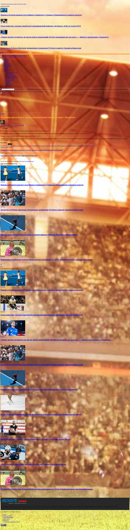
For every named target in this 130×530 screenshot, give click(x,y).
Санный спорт (10, 80)
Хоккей (5, 62)
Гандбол (8, 81)
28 (1, 264)
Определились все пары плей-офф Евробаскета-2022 (19, 156)
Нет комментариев (18, 125)
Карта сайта (6, 519)
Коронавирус (9, 74)
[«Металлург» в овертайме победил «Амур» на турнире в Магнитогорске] (13, 459)
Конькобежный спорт (12, 77)
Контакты (6, 520)
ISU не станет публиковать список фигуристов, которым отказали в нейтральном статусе (41, 414)
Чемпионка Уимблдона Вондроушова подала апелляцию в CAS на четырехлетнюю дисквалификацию (47, 260)
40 (1, 419)
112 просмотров (5, 125)
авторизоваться (29, 161)
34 (1, 469)
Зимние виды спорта (12, 72)
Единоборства (7, 65)
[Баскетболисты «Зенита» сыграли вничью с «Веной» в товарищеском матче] (13, 434)
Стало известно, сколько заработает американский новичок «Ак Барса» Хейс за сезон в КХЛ (41, 26)
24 (1, 214)
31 (1, 319)
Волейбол (6, 67)
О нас (4, 514)
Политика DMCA (7, 516)
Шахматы (8, 83)
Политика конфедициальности (11, 522)
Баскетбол (6, 64)
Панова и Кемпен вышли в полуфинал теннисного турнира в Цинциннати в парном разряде (41, 15)
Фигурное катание (11, 75)
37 (1, 189)
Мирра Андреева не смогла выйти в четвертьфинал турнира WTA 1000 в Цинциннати (39, 235)
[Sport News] (13, 4)
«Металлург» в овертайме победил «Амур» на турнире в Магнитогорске (33, 464)
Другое (5, 71)
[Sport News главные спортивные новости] (14, 504)
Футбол (5, 61)
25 (1, 344)
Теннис (5, 68)
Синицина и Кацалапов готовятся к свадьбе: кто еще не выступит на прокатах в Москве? (32, 150)
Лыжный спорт (10, 78)
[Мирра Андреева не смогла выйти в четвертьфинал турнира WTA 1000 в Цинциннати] (13, 230)
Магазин (5, 59)
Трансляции (9, 84)
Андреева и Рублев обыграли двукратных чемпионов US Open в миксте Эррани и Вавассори (41, 48)
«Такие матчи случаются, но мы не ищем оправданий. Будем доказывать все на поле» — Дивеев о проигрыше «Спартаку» (55, 37)
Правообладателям (8, 517)
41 (1, 239)
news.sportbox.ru (12, 142)
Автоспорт (6, 69)
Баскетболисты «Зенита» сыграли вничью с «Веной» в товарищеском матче (35, 439)
